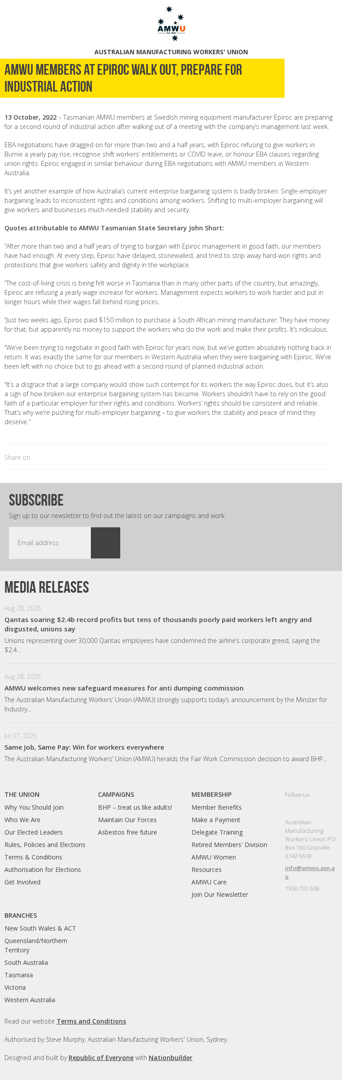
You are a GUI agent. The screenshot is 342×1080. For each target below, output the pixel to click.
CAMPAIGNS (116, 794)
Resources (206, 869)
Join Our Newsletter (219, 894)
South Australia (26, 962)
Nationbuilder (170, 1057)
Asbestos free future (127, 832)
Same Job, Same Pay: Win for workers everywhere (84, 747)
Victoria (15, 987)
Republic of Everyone (101, 1057)
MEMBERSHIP (211, 794)
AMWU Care (209, 882)
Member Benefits (216, 807)
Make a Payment (215, 819)
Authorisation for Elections (42, 869)
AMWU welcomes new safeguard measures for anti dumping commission (124, 687)
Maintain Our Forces (127, 819)
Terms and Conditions (91, 1021)
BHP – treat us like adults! (135, 807)
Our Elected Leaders (33, 832)
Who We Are (22, 819)
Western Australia (29, 1000)
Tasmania (18, 975)
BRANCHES (20, 915)
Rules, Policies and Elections (45, 844)
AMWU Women (213, 857)
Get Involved (22, 882)
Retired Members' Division (229, 844)
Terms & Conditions (33, 857)
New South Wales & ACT (40, 928)
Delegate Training (217, 832)
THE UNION (22, 794)
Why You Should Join (34, 807)
